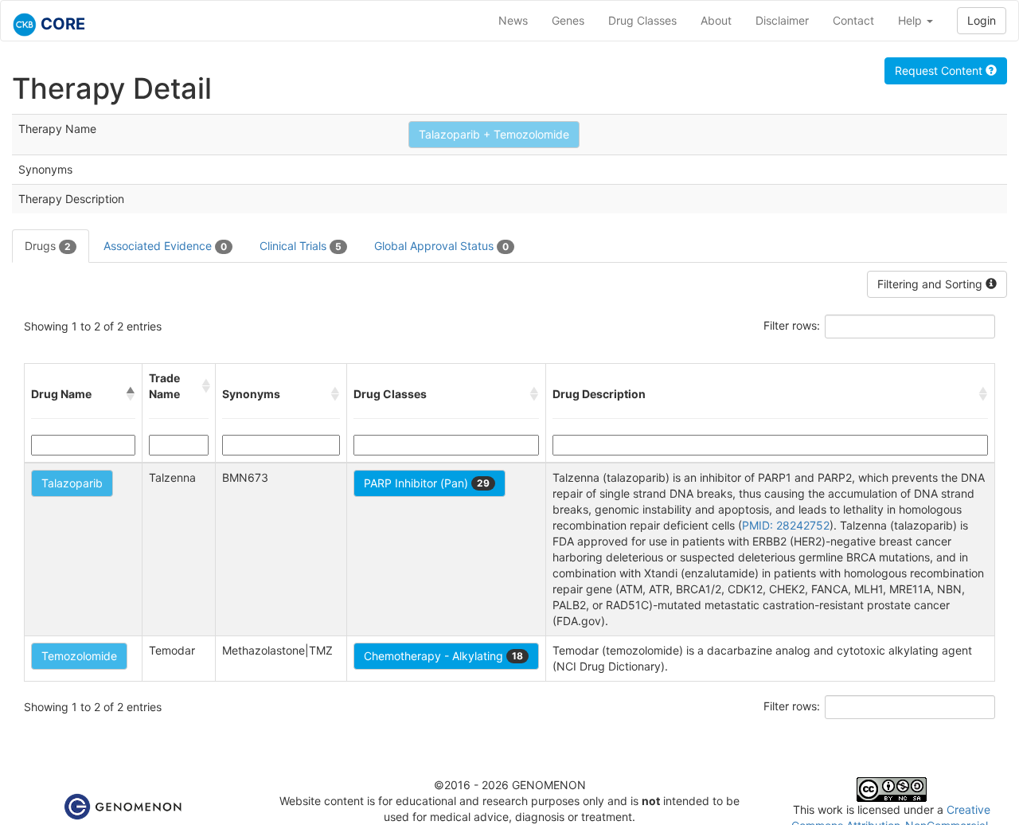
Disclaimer (782, 20)
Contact (853, 20)
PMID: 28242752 (786, 525)
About (716, 20)
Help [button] (911, 20)
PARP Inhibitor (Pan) (427, 483)
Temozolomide (79, 656)
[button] (130, 394)
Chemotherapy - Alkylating (443, 656)
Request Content (940, 70)
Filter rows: (791, 325)
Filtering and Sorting (931, 284)
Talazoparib (72, 483)
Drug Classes (642, 20)
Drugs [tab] (48, 245)
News (513, 20)
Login (981, 20)
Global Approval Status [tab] (441, 245)
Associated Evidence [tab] (165, 245)
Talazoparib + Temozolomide (494, 134)
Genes (568, 20)
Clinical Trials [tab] (301, 245)
